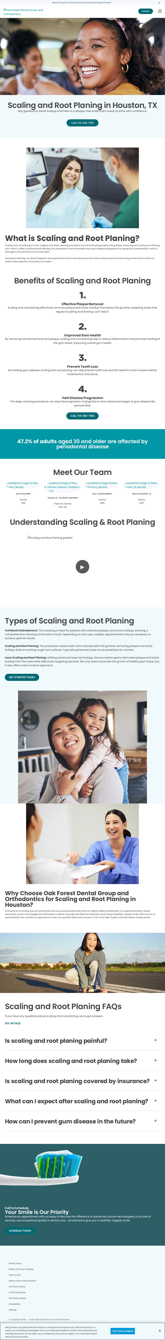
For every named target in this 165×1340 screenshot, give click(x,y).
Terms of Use (15, 1275)
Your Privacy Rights (122, 1331)
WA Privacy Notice (17, 1298)
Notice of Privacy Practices (21, 1269)
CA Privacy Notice (17, 1286)
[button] (160, 11)
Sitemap (13, 1309)
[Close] (159, 1330)
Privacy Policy (15, 1263)
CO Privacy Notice (17, 1292)
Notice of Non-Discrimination (22, 1280)
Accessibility (14, 1304)
